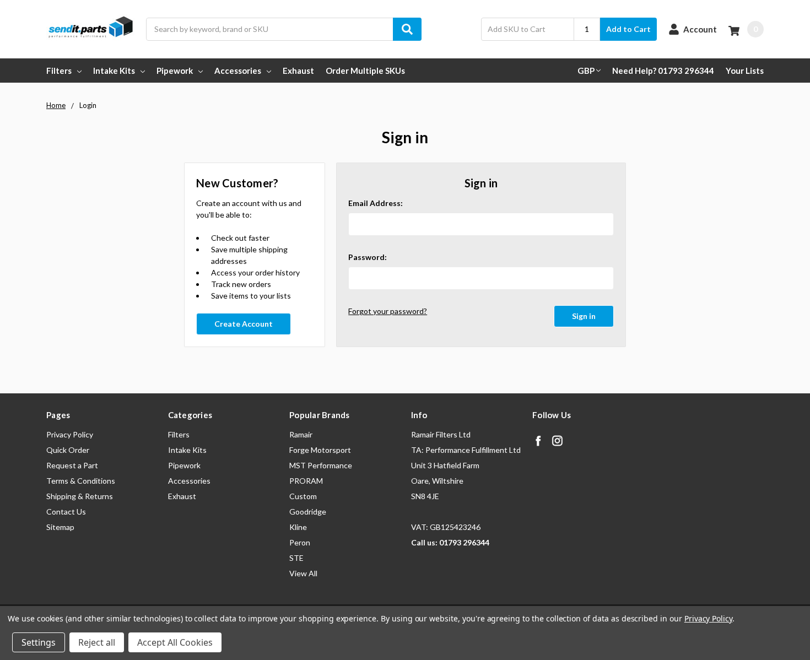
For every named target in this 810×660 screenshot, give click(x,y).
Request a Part (72, 465)
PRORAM (306, 480)
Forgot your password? (387, 311)
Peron (299, 542)
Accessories (237, 70)
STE (296, 557)
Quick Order (67, 450)
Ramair (300, 434)
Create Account (243, 323)
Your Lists (745, 70)
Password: (367, 257)
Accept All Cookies (175, 642)
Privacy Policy (69, 434)
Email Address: (375, 203)
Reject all (96, 642)
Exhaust (298, 70)
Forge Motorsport (320, 450)
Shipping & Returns (79, 496)
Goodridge (307, 511)
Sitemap (60, 527)
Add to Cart (628, 29)
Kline (298, 527)
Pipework (174, 70)
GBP (586, 70)
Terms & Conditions (80, 480)
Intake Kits (114, 70)
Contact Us (66, 511)
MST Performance (320, 465)
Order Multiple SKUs (365, 70)
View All (303, 573)
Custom (303, 496)
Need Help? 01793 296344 (663, 70)
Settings (38, 642)
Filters (59, 70)
